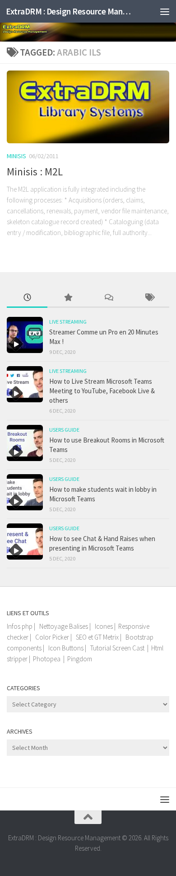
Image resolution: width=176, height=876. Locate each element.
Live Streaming (68, 321)
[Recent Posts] (27, 298)
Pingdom (79, 659)
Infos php (19, 626)
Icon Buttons (65, 648)
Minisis (16, 156)
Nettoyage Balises (63, 626)
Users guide (64, 429)
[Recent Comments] (108, 298)
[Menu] (164, 11)
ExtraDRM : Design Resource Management (69, 11)
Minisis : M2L (35, 171)
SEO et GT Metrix (97, 637)
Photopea (46, 659)
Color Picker (52, 637)
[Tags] (149, 298)
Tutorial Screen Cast (117, 648)
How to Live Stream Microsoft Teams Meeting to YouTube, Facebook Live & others (102, 391)
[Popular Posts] (67, 298)
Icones (104, 626)
